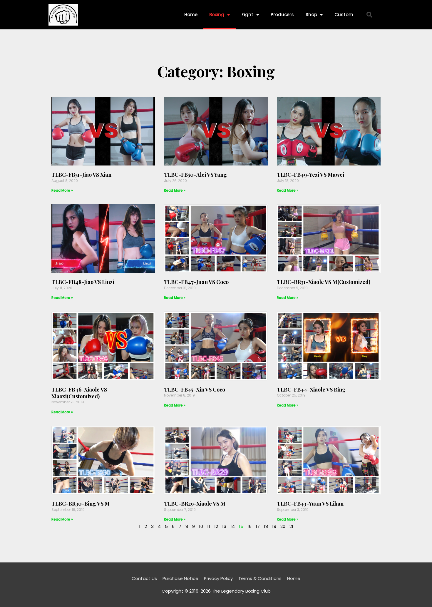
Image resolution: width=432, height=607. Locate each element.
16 (249, 526)
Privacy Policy (218, 578)
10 (201, 526)
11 (208, 526)
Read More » (62, 190)
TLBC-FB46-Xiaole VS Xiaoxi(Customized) (79, 393)
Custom (343, 14)
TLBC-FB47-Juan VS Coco (196, 281)
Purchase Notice (180, 578)
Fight (247, 14)
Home (190, 14)
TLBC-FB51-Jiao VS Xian (81, 174)
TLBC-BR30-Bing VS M (80, 503)
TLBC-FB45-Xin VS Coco (194, 389)
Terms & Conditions (260, 578)
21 (291, 526)
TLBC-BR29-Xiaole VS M (194, 503)
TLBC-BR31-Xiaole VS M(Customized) (323, 281)
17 (258, 526)
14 (232, 526)
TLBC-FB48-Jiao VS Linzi (82, 281)
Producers (282, 14)
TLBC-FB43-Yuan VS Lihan (310, 503)
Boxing (216, 14)
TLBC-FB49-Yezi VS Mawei (310, 174)
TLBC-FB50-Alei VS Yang (195, 174)
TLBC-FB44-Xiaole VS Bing (311, 389)
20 (282, 526)
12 (216, 526)
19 (274, 526)
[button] (369, 15)
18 (266, 526)
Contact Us (144, 578)
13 (224, 526)
